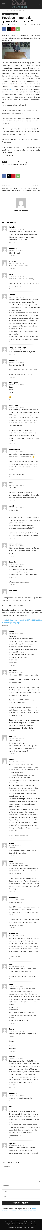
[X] (9, 29)
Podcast (26, 1222)
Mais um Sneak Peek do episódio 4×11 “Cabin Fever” (11, 189)
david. (11, 506)
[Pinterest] (13, 29)
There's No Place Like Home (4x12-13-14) (14, 164)
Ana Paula (13, 671)
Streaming (19, 1222)
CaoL (11, 861)
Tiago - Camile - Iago (17, 347)
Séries (13, 1222)
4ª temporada (12, 162)
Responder (12, 242)
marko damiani (15, 544)
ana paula (13, 590)
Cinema (7, 1222)
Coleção (33, 1222)
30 (39, 25)
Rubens (12, 1057)
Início (3, 11)
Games (27, 1224)
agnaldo (12, 1143)
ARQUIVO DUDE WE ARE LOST (15, 11)
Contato (33, 1224)
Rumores (20, 162)
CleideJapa (13, 383)
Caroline (12, 736)
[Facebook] (4, 29)
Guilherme (13, 405)
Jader (11, 984)
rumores (12, 89)
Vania (11, 843)
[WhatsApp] (18, 29)
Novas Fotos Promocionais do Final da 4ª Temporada (31, 189)
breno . (12, 964)
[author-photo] (21, 208)
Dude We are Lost (9, 25)
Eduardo (12, 261)
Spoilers (28, 162)
